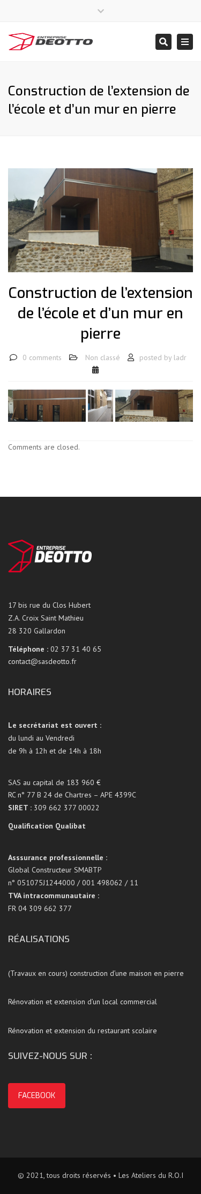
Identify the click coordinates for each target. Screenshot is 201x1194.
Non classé (102, 357)
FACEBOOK (36, 1096)
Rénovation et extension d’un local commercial (82, 1001)
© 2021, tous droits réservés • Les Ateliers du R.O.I (100, 1175)
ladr (180, 357)
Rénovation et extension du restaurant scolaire (82, 1030)
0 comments (42, 357)
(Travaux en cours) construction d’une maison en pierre (96, 973)
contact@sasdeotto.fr (42, 661)
